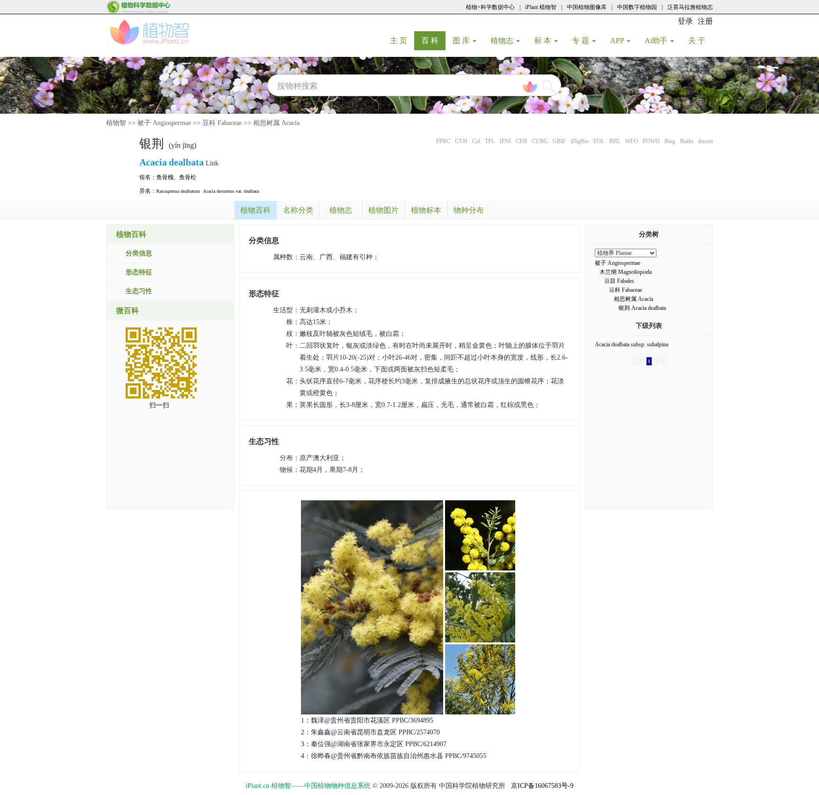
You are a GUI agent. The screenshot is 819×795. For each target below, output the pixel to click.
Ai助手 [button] (657, 40)
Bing (669, 141)
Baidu (686, 141)
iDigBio (580, 141)
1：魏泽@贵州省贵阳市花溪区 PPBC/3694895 (367, 720)
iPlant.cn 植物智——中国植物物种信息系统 (308, 785)
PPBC (443, 141)
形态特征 (139, 272)
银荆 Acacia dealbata (642, 308)
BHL (614, 141)
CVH (461, 141)
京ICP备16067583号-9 (542, 785)
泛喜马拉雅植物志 (690, 7)
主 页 (402, 40)
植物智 (116, 122)
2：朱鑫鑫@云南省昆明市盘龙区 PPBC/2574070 (370, 732)
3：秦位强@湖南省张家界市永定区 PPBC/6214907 (373, 744)
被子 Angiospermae (164, 122)
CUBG (540, 141)
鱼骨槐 (164, 177)
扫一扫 (159, 405)
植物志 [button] (503, 40)
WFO (631, 141)
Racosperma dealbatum (178, 191)
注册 (705, 21)
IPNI (505, 141)
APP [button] (618, 40)
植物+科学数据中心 (490, 7)
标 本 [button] (543, 40)
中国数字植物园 (637, 7)
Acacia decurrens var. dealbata (231, 191)
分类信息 (139, 253)
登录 (685, 21)
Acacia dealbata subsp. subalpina (631, 344)
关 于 (700, 40)
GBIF (559, 141)
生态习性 (139, 291)
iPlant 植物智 (540, 7)
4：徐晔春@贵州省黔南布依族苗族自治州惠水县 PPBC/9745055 (393, 755)
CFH (521, 141)
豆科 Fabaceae (222, 122)
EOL (598, 141)
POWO (651, 141)
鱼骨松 (187, 177)
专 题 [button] (581, 40)
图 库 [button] (462, 40)
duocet (705, 141)
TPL (490, 141)
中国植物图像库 (587, 7)
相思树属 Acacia (276, 122)
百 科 (433, 40)
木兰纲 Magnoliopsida (626, 272)
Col (476, 141)
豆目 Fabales (619, 281)
